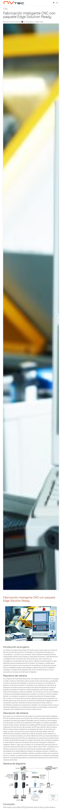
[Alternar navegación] (57, 3)
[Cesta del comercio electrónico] (53, 2)
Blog (6, 9)
